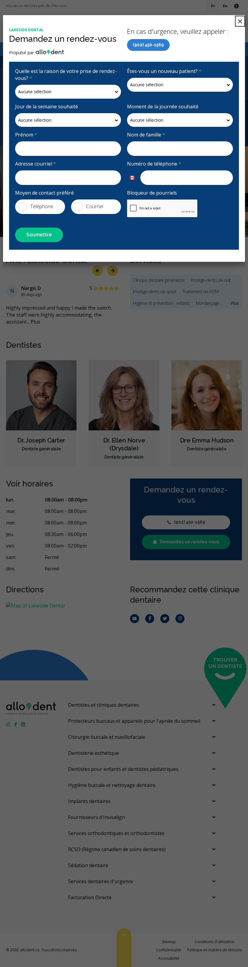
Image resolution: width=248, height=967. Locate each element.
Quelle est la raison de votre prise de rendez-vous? (66, 74)
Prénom (26, 134)
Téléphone (41, 206)
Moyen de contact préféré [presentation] (44, 192)
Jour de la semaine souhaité (46, 106)
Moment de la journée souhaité (162, 106)
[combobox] (133, 177)
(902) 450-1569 (148, 44)
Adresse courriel (35, 163)
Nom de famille (146, 134)
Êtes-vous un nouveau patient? (164, 71)
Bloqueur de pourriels (152, 192)
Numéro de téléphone (154, 163)
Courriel (94, 206)
